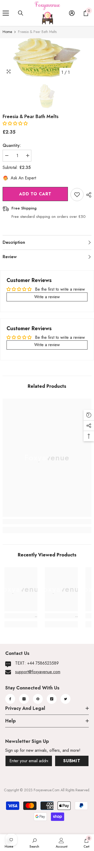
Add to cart (35, 194)
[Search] (20, 13)
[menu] (6, 13)
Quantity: (12, 145)
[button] (15, 123)
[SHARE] (87, 195)
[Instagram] (24, 699)
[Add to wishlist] (77, 194)
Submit (71, 761)
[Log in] (71, 13)
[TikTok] (52, 699)
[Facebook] (10, 699)
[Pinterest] (38, 699)
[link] (47, 521)
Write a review (47, 297)
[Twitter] (65, 699)
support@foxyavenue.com (37, 672)
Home (7, 31)
